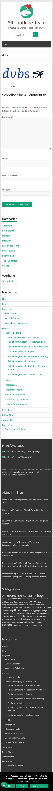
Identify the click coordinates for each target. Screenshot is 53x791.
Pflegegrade (11, 384)
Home (5, 299)
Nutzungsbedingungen (12, 474)
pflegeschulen (31, 619)
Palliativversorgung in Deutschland (22, 337)
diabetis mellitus (18, 605)
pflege (16, 610)
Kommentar (8, 116)
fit (35, 607)
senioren (7, 624)
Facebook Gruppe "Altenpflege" (18, 457)
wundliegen (28, 625)
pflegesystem (6, 622)
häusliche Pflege (44, 607)
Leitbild (8, 379)
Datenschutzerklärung (16, 429)
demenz (34, 601)
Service (5, 328)
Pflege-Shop (8, 415)
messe (9, 611)
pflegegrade (34, 613)
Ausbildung (10, 313)
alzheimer (16, 598)
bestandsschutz (45, 599)
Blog (4, 304)
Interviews (7, 240)
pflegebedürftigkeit (9, 613)
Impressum (7, 425)
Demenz (6, 235)
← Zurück (10, 86)
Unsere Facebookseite (16, 404)
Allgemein (7, 225)
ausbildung (25, 599)
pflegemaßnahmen (32, 616)
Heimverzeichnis (13, 332)
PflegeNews (8, 255)
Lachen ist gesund (10, 245)
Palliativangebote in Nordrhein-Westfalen (28, 346)
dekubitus (24, 602)
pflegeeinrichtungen (23, 613)
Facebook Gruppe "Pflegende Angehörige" (22, 451)
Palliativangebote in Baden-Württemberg (28, 356)
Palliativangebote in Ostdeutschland (25, 374)
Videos (5, 265)
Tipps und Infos (9, 260)
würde (35, 625)
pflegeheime (6, 616)
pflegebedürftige (41, 611)
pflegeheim (44, 613)
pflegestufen (40, 619)
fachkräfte (14, 607)
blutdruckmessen (8, 602)
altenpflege (34, 595)
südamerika (19, 625)
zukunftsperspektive (29, 628)
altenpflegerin (7, 599)
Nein (22, 786)
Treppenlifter (8, 420)
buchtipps (17, 602)
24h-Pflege (7, 410)
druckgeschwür (30, 605)
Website (6, 189)
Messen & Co (8, 250)
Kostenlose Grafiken (15, 394)
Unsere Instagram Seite (16, 399)
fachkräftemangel (26, 607)
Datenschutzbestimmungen (23, 472)
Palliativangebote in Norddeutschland (26, 341)
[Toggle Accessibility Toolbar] (4, 785)
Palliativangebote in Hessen (21, 361)
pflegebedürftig (28, 610)
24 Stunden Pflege (13, 595)
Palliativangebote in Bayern (21, 351)
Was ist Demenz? (13, 318)
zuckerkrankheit (16, 628)
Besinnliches (8, 230)
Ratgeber (6, 309)
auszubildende (34, 599)
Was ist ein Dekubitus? (16, 322)
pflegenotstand (18, 618)
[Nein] (49, 781)
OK (9, 786)
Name (5, 158)
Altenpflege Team (26, 22)
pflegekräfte (18, 616)
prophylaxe (16, 622)
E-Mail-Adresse (10, 175)
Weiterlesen (39, 786)
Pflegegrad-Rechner (14, 389)
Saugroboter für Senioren (31, 622)
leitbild (4, 611)
